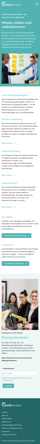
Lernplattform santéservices (14, 263)
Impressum (6, 431)
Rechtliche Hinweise (9, 435)
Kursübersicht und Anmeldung (15, 236)
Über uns (5, 415)
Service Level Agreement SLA (12, 428)
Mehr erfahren (7, 143)
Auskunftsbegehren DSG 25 (12, 425)
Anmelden (8, 386)
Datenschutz (6, 422)
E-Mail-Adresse (8, 368)
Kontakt (4, 412)
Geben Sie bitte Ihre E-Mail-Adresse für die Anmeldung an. (17, 379)
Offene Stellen (7, 419)
